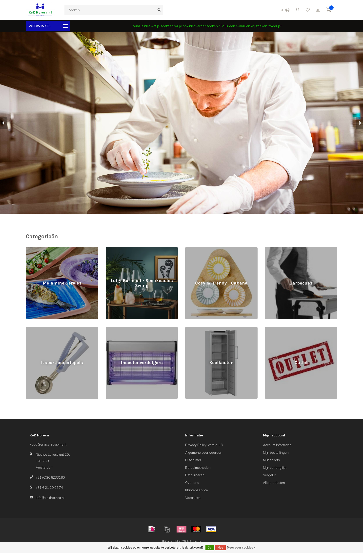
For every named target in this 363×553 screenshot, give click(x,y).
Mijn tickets (271, 460)
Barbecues (273, 249)
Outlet (269, 329)
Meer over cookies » (241, 547)
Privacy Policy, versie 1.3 (204, 445)
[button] (3, 123)
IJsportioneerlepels (40, 329)
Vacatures (193, 498)
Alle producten (274, 483)
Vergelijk (269, 475)
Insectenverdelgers (120, 329)
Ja (209, 547)
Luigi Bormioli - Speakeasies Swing (132, 249)
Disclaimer (193, 460)
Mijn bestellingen (276, 452)
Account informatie (277, 445)
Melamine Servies (39, 249)
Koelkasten (193, 329)
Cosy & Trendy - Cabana (203, 249)
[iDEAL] (152, 529)
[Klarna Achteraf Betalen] (181, 529)
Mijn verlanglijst (274, 468)
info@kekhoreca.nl (50, 498)
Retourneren (194, 475)
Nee (220, 547)
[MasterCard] (196, 529)
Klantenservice (196, 490)
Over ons (192, 483)
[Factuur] (167, 529)
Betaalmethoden (198, 468)
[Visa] (211, 529)
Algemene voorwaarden (203, 452)
